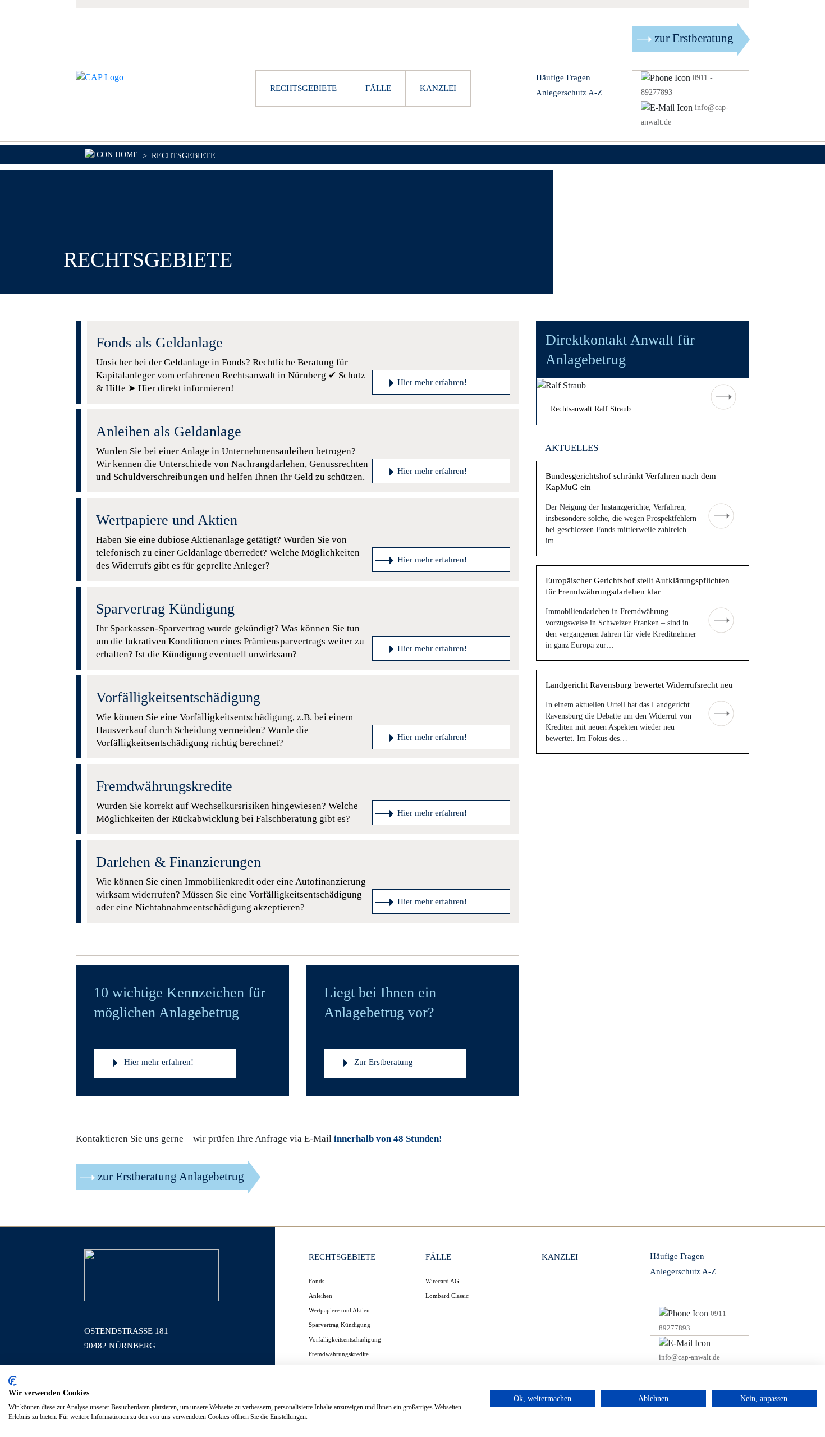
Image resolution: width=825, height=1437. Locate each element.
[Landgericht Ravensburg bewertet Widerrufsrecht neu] (721, 712)
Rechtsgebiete (303, 88)
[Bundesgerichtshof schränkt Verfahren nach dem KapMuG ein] (721, 515)
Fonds (316, 1281)
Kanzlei (438, 88)
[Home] (99, 76)
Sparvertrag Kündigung (339, 1324)
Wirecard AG (442, 1281)
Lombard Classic (447, 1295)
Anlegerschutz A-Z (569, 92)
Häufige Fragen (563, 77)
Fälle (378, 88)
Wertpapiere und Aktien (339, 1310)
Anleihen (320, 1295)
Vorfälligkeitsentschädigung (345, 1339)
